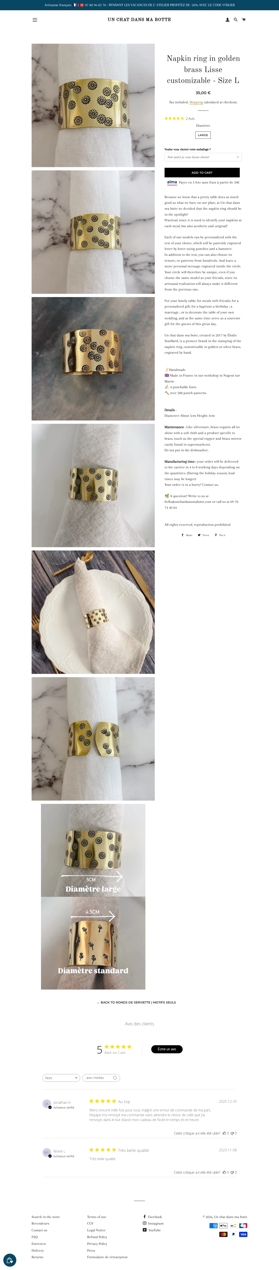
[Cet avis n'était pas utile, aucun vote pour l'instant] (232, 1133)
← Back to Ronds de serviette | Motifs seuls (136, 1002)
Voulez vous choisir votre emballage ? (188, 149)
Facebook (154, 1217)
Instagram (155, 1223)
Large (203, 135)
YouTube (154, 1230)
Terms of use (96, 1217)
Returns (37, 1257)
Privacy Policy (97, 1244)
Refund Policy (97, 1237)
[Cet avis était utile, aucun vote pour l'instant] (224, 1133)
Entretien (39, 1244)
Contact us (39, 1230)
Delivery (38, 1250)
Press (91, 1250)
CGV (90, 1223)
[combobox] (61, 1078)
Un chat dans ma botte (139, 20)
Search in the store (46, 1217)
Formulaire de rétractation (107, 1257)
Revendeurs (40, 1223)
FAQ (35, 1237)
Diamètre (203, 125)
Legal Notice (96, 1230)
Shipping (196, 102)
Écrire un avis (167, 1049)
